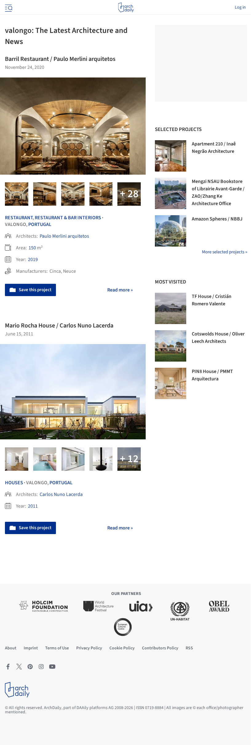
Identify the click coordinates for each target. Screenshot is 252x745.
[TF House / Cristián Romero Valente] (170, 308)
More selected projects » (224, 252)
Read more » (120, 290)
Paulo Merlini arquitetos (64, 236)
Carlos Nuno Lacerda (61, 494)
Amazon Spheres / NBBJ (217, 219)
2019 (33, 259)
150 (32, 247)
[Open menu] (8, 7)
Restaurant (19, 217)
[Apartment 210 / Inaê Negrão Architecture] (170, 156)
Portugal (39, 224)
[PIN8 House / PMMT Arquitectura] (170, 383)
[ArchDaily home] (126, 7)
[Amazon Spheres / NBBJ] (170, 231)
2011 (33, 506)
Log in (240, 7)
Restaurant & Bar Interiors (68, 217)
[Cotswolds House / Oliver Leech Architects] (170, 346)
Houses (14, 482)
